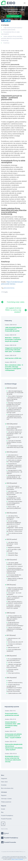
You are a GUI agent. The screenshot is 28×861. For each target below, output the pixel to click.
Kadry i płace (4, 781)
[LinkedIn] (8, 20)
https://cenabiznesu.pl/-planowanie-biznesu (12, 283)
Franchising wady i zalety (15, 302)
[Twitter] (5, 20)
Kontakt (3, 809)
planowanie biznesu (9, 288)
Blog (2, 812)
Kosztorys (7, 43)
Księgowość (4, 778)
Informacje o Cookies (6, 798)
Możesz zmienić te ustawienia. (17, 859)
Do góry (5, 292)
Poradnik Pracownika (6, 818)
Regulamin (3, 795)
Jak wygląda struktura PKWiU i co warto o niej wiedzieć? (13, 310)
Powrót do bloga (14, 16)
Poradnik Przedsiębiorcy (7, 815)
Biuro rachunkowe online (7, 788)
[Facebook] (2, 20)
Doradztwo (3, 785)
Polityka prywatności (6, 802)
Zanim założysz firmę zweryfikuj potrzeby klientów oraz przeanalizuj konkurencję (11, 38)
